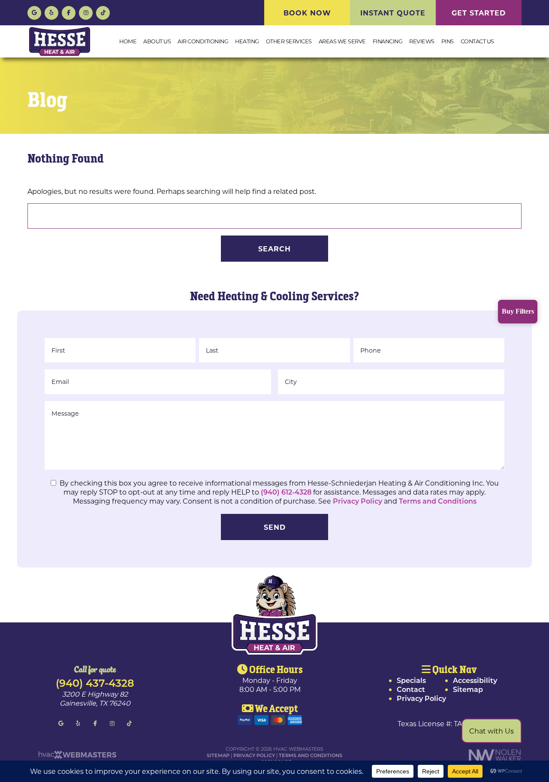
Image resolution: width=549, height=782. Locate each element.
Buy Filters (518, 311)
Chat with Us (491, 730)
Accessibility (475, 680)
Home (127, 41)
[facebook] (68, 11)
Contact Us (477, 41)
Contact (411, 689)
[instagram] (86, 11)
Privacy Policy (357, 500)
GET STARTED (479, 12)
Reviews (421, 41)
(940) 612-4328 (287, 491)
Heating (247, 41)
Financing (388, 41)
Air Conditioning (203, 41)
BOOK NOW (307, 12)
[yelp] (51, 11)
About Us (157, 41)
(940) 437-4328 (95, 682)
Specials (411, 680)
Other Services (289, 41)
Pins (447, 41)
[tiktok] (103, 11)
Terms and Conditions (438, 500)
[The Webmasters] (76, 757)
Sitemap (468, 689)
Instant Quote (392, 12)
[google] (34, 11)
